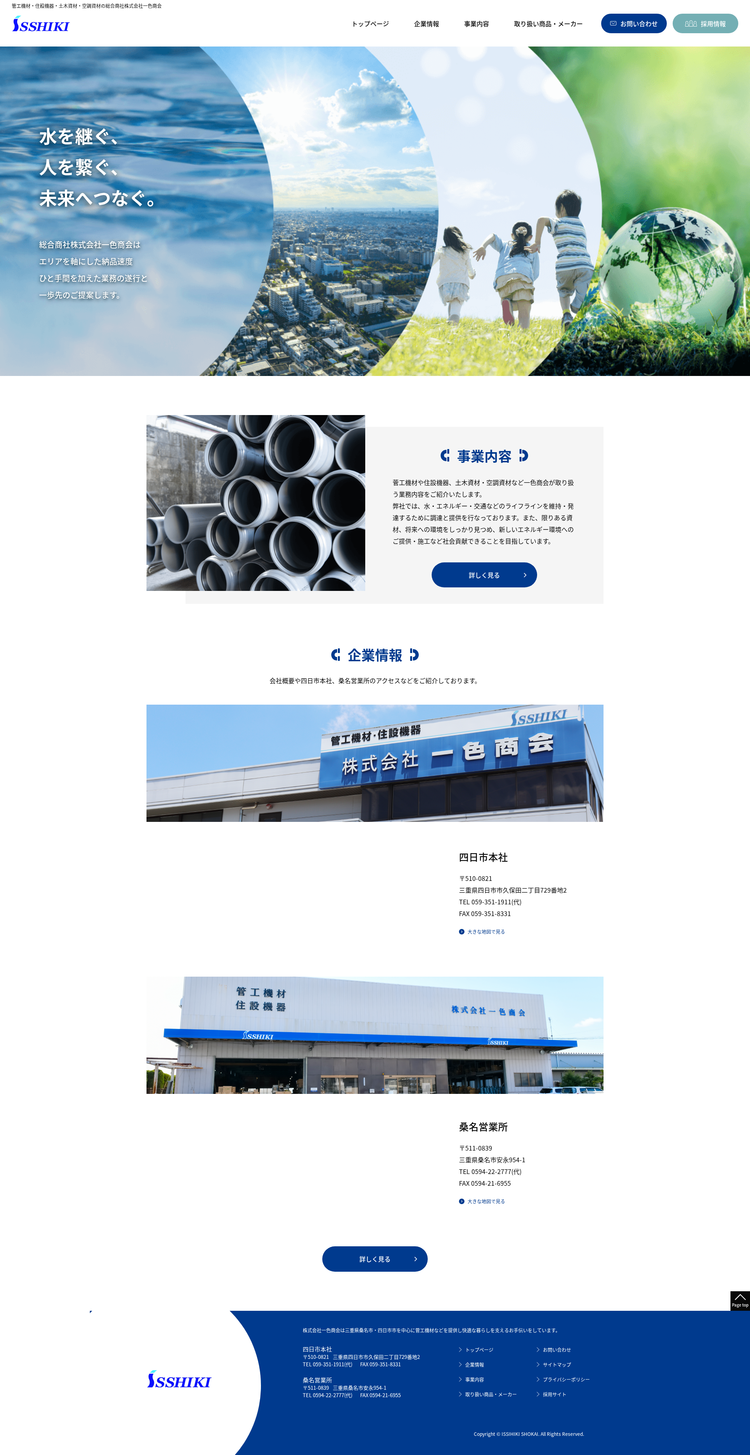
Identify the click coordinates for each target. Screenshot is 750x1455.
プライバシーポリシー (566, 1379)
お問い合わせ (557, 1349)
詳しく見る (484, 575)
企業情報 (426, 23)
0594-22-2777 (491, 1171)
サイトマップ (557, 1364)
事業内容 (476, 23)
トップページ (370, 23)
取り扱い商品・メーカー (548, 23)
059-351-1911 (491, 901)
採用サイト (554, 1394)
